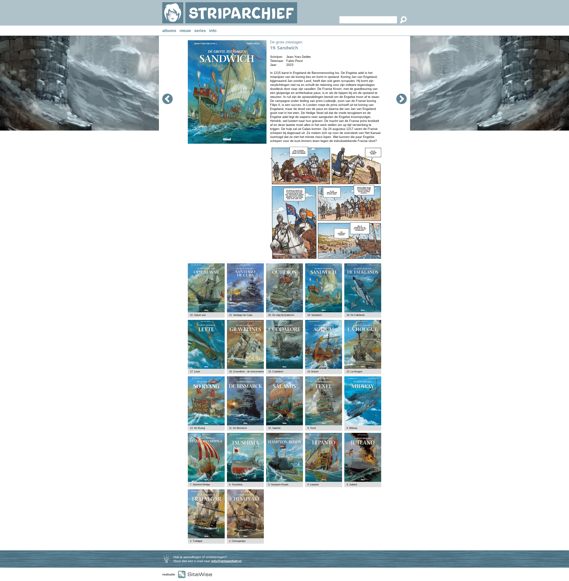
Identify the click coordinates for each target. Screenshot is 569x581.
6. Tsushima (235, 484)
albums (169, 30)
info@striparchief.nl (226, 561)
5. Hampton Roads (278, 484)
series (200, 30)
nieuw (185, 30)
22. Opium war (198, 315)
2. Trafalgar (196, 541)
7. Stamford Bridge (200, 484)
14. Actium (313, 371)
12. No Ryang (197, 428)
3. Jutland (352, 484)
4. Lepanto (313, 484)
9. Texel (311, 428)
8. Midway (352, 428)
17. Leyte (195, 371)
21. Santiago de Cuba (240, 315)
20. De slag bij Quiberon (281, 315)
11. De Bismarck (238, 428)
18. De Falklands (356, 315)
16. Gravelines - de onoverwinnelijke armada (253, 371)
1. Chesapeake (237, 541)
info (212, 30)
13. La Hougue (354, 371)
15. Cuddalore (275, 371)
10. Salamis (274, 428)
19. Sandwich (314, 315)
